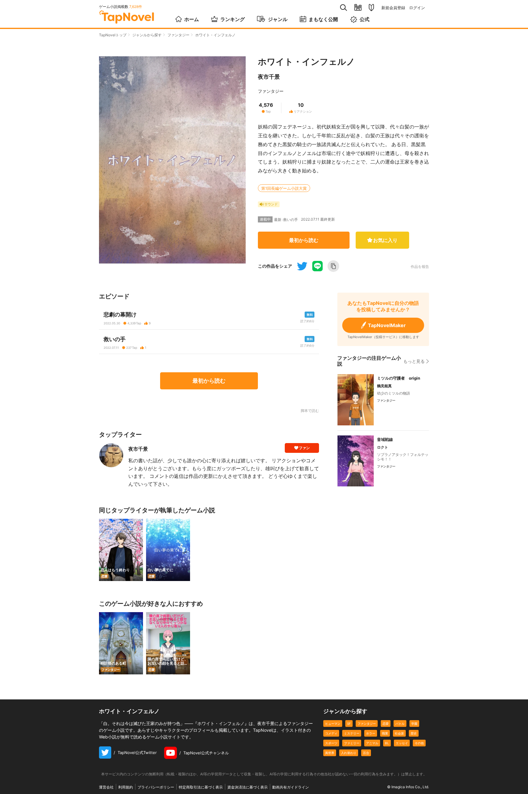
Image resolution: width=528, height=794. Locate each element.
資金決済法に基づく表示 (247, 787)
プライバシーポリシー (156, 787)
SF (349, 723)
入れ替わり (348, 753)
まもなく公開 (323, 19)
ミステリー (351, 733)
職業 (385, 733)
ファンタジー (178, 35)
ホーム (191, 19)
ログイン (417, 8)
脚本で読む (310, 410)
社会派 (399, 733)
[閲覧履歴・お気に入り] (357, 7)
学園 (414, 723)
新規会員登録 (393, 8)
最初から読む (303, 240)
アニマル (372, 743)
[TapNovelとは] (371, 7)
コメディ (331, 733)
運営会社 (106, 787)
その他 (419, 743)
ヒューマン (332, 723)
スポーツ (331, 743)
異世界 (329, 753)
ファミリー (351, 743)
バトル (400, 723)
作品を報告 (420, 267)
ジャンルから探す (147, 35)
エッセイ (402, 743)
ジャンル (278, 19)
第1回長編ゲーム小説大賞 (284, 188)
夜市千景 (269, 77)
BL (387, 743)
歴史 (414, 733)
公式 (364, 19)
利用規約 (125, 787)
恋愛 (386, 723)
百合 (366, 753)
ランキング (232, 19)
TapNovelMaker (387, 325)
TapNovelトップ (113, 35)
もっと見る (414, 361)
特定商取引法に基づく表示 (201, 787)
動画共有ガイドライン (290, 787)
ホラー (370, 733)
